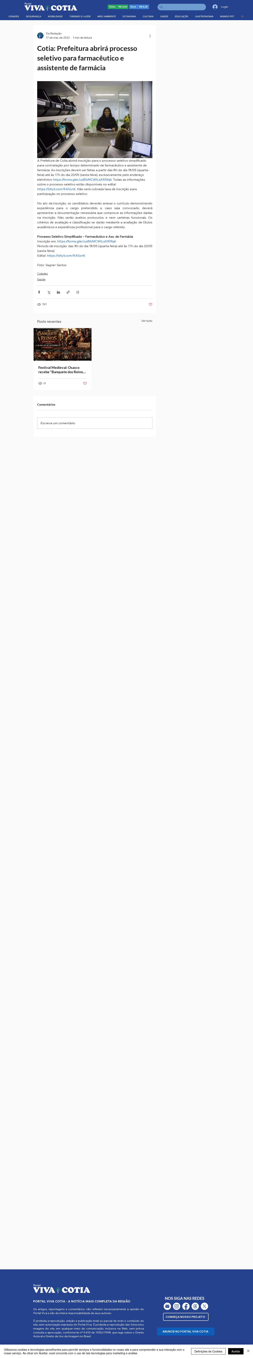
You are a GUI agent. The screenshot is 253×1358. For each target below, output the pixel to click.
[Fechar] (248, 1351)
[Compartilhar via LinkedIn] (58, 292)
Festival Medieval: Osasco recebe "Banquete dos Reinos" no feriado (62, 369)
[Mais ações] (150, 35)
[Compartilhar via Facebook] (39, 292)
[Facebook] (186, 1306)
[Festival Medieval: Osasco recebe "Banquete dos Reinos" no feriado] (63, 344)
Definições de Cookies (208, 1351)
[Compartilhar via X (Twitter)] (49, 292)
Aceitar (235, 1351)
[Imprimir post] (78, 292)
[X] (204, 1306)
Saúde (41, 279)
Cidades (42, 273)
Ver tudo (146, 321)
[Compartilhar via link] (68, 292)
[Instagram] (176, 1306)
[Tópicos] (195, 1306)
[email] (167, 1306)
